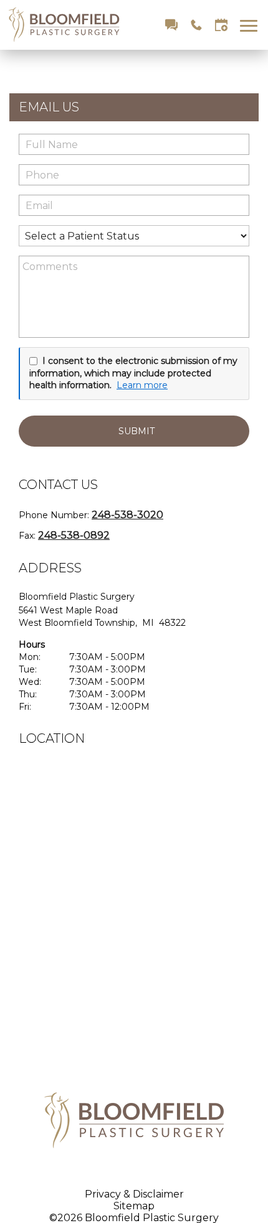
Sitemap (134, 1206)
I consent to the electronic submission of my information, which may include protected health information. (133, 373)
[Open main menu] (251, 25)
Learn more (142, 385)
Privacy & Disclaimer (134, 1194)
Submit (136, 431)
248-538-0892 (74, 535)
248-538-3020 (127, 515)
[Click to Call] (196, 25)
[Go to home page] (70, 25)
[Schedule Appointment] (221, 25)
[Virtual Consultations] (171, 25)
